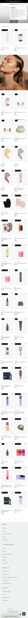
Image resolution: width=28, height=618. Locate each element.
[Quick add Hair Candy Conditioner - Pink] (12, 284)
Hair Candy (17, 261)
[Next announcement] (25, 1)
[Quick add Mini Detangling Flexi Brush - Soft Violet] (26, 358)
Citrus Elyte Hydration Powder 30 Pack (6, 386)
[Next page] (22, 518)
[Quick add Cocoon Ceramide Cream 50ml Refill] (26, 134)
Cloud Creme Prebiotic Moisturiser (19, 313)
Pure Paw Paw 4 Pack (19, 461)
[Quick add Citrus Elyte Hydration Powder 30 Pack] (12, 381)
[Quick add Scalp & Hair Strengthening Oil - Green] (12, 308)
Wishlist (4, 551)
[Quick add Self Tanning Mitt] (12, 209)
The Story (5, 571)
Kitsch (2, 310)
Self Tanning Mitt (5, 213)
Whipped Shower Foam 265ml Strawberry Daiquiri (7, 486)
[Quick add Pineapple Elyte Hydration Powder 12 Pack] (12, 506)
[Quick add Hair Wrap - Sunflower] (12, 160)
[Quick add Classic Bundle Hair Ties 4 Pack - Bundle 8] (26, 44)
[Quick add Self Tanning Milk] (26, 506)
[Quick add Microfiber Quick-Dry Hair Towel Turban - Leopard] (12, 234)
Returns (4, 560)
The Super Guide (6, 597)
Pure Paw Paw (17, 460)
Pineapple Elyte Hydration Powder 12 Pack (7, 511)
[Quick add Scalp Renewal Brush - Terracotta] (26, 381)
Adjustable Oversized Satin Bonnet (20, 214)
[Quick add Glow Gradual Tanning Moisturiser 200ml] (26, 184)
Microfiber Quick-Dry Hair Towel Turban (7, 239)
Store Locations (6, 574)
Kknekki (16, 46)
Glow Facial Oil (4, 461)
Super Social (5, 600)
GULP (15, 286)
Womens (4, 528)
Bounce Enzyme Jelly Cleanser (18, 337)
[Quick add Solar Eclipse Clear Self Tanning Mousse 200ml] (26, 408)
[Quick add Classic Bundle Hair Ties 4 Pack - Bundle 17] (26, 108)
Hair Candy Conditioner (6, 288)
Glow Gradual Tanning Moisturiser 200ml (19, 189)
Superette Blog (6, 591)
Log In (4, 548)
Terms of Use (6, 580)
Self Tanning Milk (18, 510)
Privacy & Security (7, 583)
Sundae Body (4, 484)
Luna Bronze (4, 261)
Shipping (4, 557)
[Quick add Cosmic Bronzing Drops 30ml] (12, 433)
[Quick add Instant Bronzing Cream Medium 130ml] (12, 259)
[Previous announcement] (2, 1)
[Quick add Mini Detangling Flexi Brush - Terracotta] (12, 358)
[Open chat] (23, 613)
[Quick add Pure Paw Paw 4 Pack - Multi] (26, 457)
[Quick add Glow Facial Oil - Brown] (12, 457)
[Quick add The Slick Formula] (12, 44)
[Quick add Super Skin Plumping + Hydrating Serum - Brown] (12, 333)
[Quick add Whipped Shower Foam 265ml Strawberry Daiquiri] (12, 481)
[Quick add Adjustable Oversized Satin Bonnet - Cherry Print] (26, 209)
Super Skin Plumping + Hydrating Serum (6, 337)
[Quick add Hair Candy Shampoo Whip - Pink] (26, 259)
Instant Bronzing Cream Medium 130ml (6, 264)
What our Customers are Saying (10, 577)
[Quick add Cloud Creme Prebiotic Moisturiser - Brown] (26, 308)
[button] (21, 4)
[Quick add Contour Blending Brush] (26, 481)
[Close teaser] (20, 614)
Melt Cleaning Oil (18, 288)
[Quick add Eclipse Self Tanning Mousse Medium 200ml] (12, 408)
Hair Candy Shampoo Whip (20, 263)
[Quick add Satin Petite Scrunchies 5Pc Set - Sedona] (26, 234)
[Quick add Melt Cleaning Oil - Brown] (26, 284)
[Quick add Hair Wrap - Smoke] (26, 160)
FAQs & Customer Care (8, 554)
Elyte (2, 384)
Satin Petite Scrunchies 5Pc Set (20, 239)
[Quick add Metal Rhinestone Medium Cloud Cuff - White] (26, 433)
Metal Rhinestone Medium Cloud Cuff (20, 437)
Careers (4, 594)
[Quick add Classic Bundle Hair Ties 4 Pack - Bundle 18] (12, 108)
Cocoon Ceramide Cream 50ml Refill (20, 139)
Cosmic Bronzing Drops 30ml (6, 437)
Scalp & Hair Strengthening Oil (7, 313)
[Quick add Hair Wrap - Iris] (12, 184)
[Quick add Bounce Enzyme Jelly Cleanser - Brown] (26, 333)
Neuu (2, 46)
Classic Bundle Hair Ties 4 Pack (20, 48)
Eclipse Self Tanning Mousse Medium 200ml (7, 412)
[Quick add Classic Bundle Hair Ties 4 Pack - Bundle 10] (12, 134)
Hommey (3, 163)
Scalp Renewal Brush (18, 385)
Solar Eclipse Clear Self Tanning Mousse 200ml (19, 412)
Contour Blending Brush (19, 485)
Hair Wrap (3, 164)
